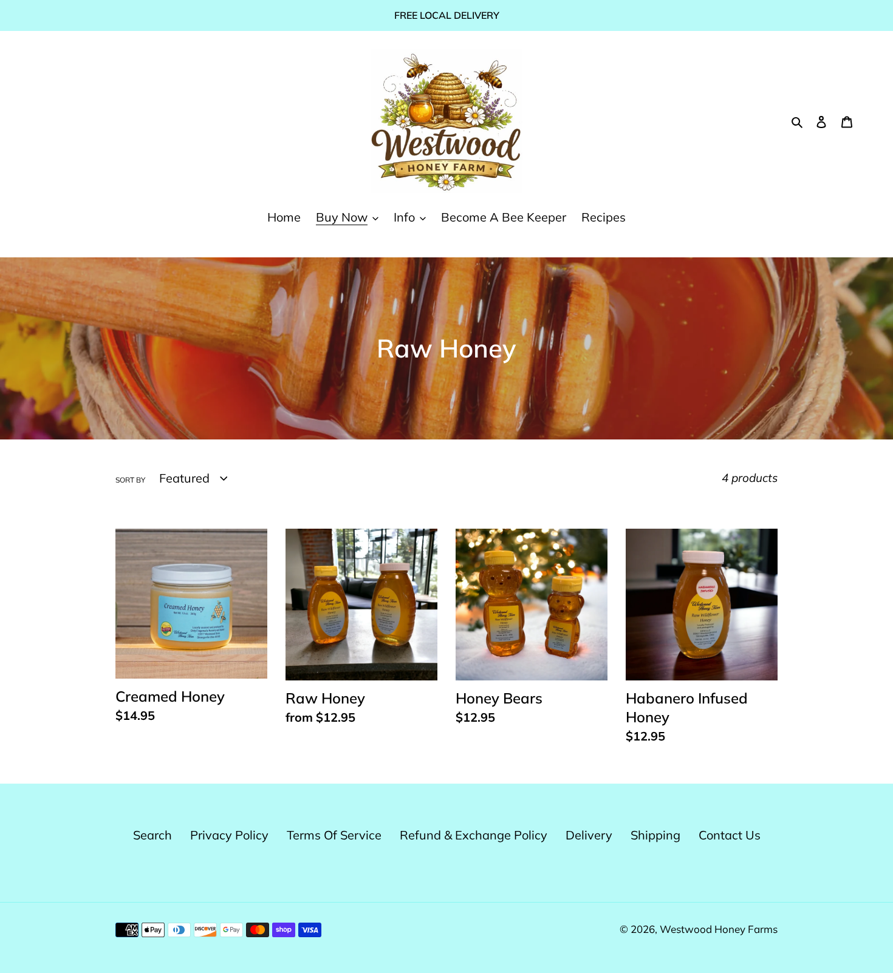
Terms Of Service (334, 834)
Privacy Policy (229, 834)
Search (152, 834)
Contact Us (730, 834)
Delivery (589, 834)
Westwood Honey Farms (719, 929)
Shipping (655, 834)
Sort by (130, 479)
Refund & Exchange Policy (473, 834)
